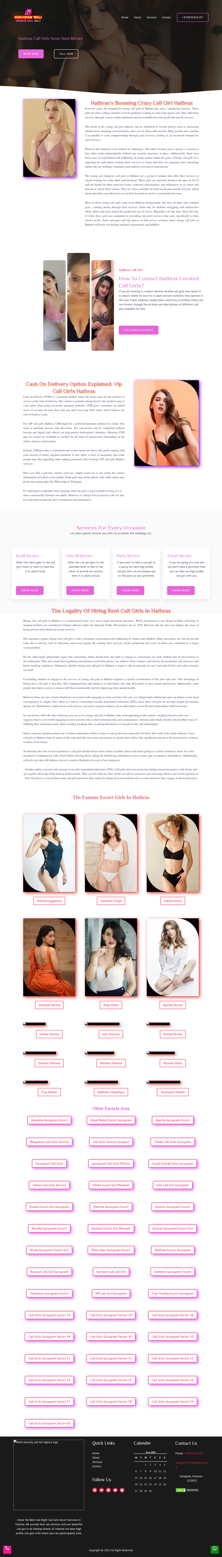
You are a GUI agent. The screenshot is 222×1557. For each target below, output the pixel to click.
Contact (166, 17)
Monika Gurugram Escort (49, 1228)
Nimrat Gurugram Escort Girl (172, 1228)
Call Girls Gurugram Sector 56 (173, 1380)
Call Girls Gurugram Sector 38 (173, 1315)
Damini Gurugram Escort (172, 1207)
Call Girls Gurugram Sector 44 (49, 1337)
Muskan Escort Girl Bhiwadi (111, 1228)
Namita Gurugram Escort (111, 1207)
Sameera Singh (111, 901)
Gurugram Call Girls (49, 1163)
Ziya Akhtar (49, 1092)
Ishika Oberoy (49, 1034)
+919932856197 (193, 1453)
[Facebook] (94, 1490)
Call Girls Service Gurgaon (111, 1142)
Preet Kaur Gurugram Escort (111, 1250)
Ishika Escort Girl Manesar (110, 1185)
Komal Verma (172, 1034)
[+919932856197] (7, 1550)
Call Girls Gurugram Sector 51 (49, 1358)
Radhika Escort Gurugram (173, 1250)
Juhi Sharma (110, 1034)
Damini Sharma (49, 1063)
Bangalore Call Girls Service (49, 1142)
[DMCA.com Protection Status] (187, 1490)
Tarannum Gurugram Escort (49, 1293)
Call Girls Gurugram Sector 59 (173, 1401)
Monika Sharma (111, 1063)
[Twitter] (101, 1490)
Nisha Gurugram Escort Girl (49, 1250)
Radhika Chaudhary (111, 1092)
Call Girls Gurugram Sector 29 (111, 1315)
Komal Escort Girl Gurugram (49, 1207)
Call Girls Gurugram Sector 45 (111, 1337)
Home (124, 17)
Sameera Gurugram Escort (172, 1272)
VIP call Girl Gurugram (111, 1293)
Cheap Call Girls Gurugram (172, 1142)
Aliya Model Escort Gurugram (111, 1120)
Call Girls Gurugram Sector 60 (49, 1423)
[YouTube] (115, 1490)
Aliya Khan (110, 1005)
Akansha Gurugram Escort (49, 1120)
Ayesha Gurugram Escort (173, 1120)
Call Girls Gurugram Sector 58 (111, 1401)
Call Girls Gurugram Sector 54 (49, 1380)
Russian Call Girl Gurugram (49, 1272)
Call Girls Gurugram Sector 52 (111, 1358)
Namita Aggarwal (49, 901)
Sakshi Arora (173, 901)
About (137, 17)
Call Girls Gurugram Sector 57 (49, 1401)
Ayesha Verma (172, 1005)
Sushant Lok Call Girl (111, 1272)
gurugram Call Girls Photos (111, 1163)
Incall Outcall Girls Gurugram (172, 1163)
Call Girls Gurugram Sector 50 (173, 1337)
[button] (31, 53)
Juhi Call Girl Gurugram (173, 1185)
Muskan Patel (172, 1063)
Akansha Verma (49, 1005)
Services (151, 17)
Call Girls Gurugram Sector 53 (173, 1358)
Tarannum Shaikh (172, 1092)
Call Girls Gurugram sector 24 (49, 1315)
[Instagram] (108, 1490)
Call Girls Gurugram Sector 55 (111, 1380)
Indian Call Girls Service (49, 1185)
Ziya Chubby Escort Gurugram (173, 1293)
